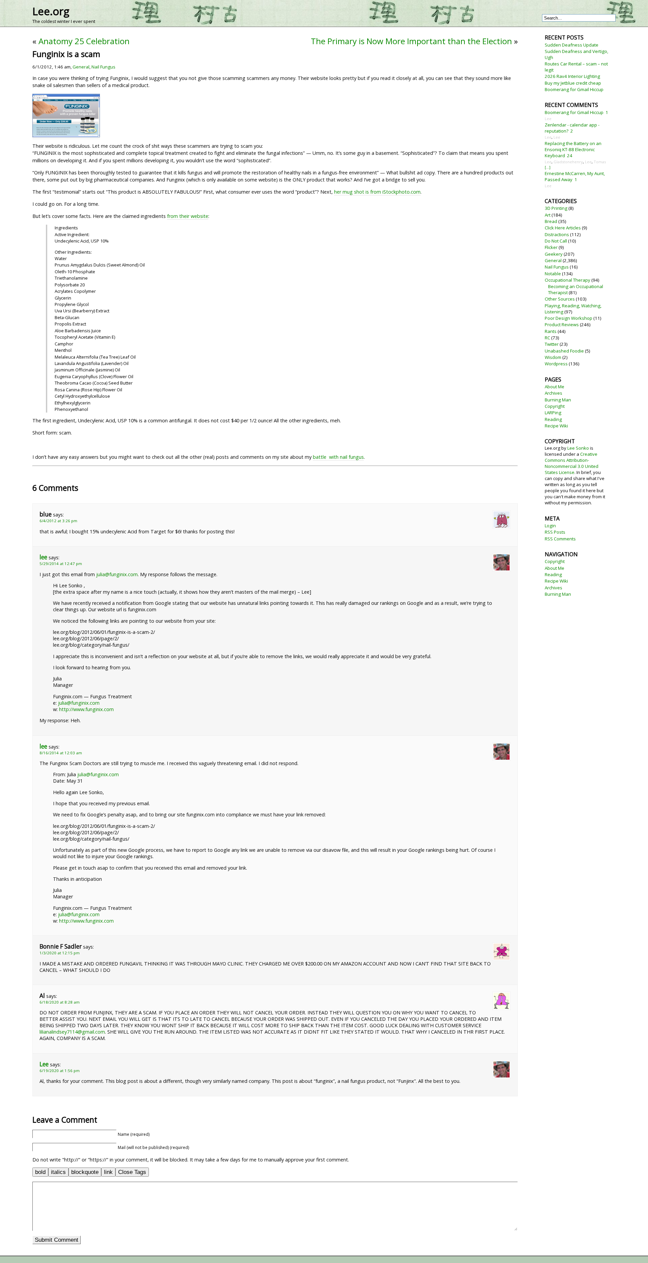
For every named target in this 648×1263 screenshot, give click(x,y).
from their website (187, 216)
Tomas (600, 161)
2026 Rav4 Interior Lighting (572, 76)
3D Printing (556, 208)
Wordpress (556, 364)
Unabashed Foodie (564, 351)
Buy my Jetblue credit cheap (573, 83)
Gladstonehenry (568, 161)
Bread (551, 221)
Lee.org (50, 11)
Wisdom (553, 357)
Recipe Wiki (556, 426)
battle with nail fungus (338, 457)
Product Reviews (562, 324)
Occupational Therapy (567, 280)
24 (569, 155)
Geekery (554, 254)
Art (547, 215)
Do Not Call (556, 241)
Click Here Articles (563, 228)
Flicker (551, 247)
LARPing (553, 413)
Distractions (557, 234)
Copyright (555, 406)
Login (550, 526)
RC (547, 338)
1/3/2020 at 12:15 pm (59, 952)
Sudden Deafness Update (571, 45)
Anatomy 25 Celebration (84, 41)
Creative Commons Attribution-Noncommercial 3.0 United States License (571, 463)
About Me (554, 387)
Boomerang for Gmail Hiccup (574, 89)
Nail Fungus (103, 67)
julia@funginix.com (117, 574)
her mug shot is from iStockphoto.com (377, 192)
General (81, 67)
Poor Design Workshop (568, 318)
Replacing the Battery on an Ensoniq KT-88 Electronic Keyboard (573, 149)
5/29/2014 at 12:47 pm (60, 563)
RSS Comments (560, 539)
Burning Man (558, 400)
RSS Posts (555, 532)
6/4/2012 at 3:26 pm (58, 520)
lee (43, 557)
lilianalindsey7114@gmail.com (72, 1032)
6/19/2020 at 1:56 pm (59, 1070)
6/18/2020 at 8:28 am (59, 1002)
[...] (547, 167)
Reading (553, 419)
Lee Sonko (578, 448)
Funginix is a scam (66, 53)
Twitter (552, 344)
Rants (551, 331)
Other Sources (560, 299)
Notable (553, 274)
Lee (44, 1064)
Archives (553, 393)
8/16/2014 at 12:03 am (60, 752)
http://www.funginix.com (86, 709)
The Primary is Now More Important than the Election (411, 41)
